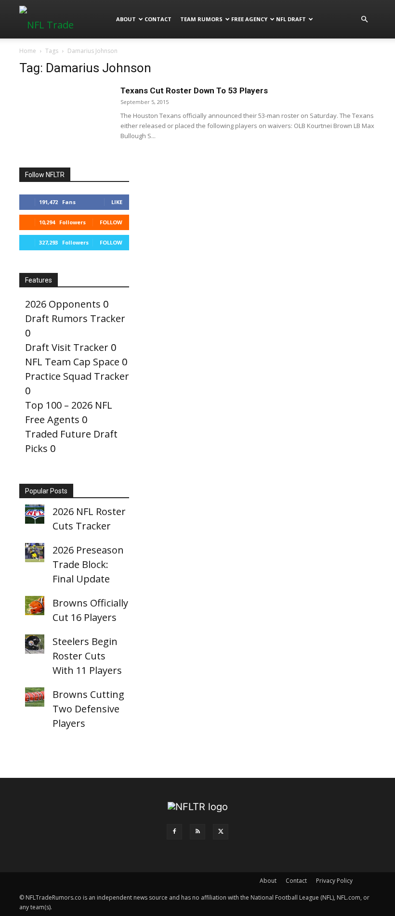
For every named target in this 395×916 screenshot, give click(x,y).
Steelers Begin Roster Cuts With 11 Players (87, 656)
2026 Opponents (63, 303)
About (126, 19)
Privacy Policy (334, 881)
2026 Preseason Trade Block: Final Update (88, 564)
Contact (158, 19)
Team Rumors (201, 19)
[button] (364, 18)
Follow (111, 222)
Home (27, 51)
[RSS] (197, 831)
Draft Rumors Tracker (75, 318)
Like (116, 202)
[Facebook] (174, 831)
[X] (220, 831)
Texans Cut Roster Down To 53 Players (194, 90)
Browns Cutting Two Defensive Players (88, 709)
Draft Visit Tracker (66, 347)
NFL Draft (291, 19)
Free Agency (249, 19)
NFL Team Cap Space (72, 361)
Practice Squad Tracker (77, 376)
